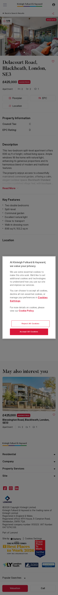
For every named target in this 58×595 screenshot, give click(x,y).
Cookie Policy (26, 310)
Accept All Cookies (29, 332)
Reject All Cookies (30, 323)
